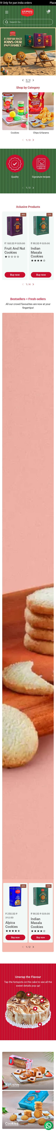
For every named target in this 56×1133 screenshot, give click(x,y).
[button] (48, 12)
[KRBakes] (27, 12)
